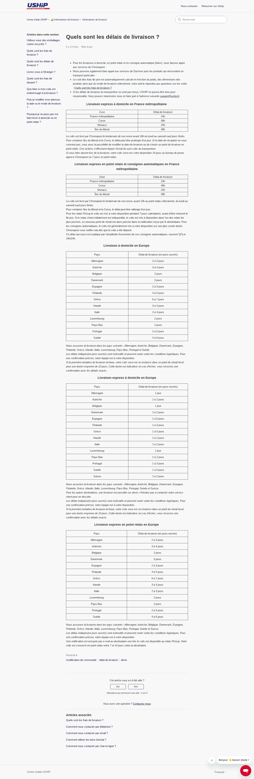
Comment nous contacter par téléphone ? (89, 726)
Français (220, 772)
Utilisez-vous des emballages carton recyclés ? (43, 42)
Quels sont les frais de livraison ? (39, 52)
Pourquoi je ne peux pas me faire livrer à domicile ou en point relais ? (42, 118)
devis (124, 659)
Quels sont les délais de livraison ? (40, 63)
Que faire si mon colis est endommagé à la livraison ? (42, 91)
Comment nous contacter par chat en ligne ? (91, 746)
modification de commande (81, 659)
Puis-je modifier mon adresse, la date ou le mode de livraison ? (44, 103)
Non (136, 686)
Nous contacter (189, 6)
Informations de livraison (94, 19)
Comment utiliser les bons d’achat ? (86, 739)
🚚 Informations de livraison (65, 19)
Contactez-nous (142, 703)
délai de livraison (108, 659)
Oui (118, 686)
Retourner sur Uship (213, 6)
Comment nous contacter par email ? (87, 733)
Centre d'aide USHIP (37, 19)
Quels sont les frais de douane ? (39, 80)
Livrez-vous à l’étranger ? (41, 71)
